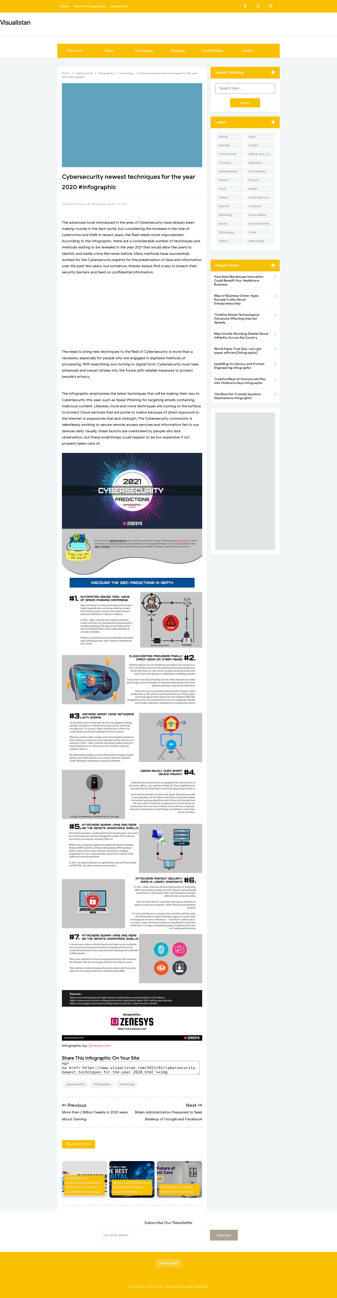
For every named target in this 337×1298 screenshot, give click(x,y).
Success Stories (259, 224)
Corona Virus (227, 154)
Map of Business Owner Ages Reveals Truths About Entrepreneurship (236, 299)
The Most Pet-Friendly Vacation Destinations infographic (237, 396)
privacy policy (168, 1263)
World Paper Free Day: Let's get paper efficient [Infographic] (237, 351)
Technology (143, 51)
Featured (74, 51)
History (223, 197)
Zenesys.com (99, 1045)
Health (247, 51)
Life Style (255, 206)
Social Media (213, 51)
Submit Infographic (89, 6)
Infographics (102, 1084)
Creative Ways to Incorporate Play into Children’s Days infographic (240, 381)
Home (64, 6)
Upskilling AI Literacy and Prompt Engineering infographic (239, 366)
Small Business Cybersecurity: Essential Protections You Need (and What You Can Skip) (83, 1185)
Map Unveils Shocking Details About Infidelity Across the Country (241, 336)
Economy (224, 163)
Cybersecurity (75, 1084)
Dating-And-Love (260, 154)
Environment (257, 171)
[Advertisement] (132, 312)
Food (222, 189)
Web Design (256, 241)
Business (178, 51)
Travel (253, 232)
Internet (223, 206)
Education (255, 163)
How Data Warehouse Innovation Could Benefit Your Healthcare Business (238, 280)
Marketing (225, 215)
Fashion (223, 180)
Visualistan (172, 1286)
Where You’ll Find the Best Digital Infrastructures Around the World (131, 1187)
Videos (223, 241)
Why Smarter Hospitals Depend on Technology (176, 1189)
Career (253, 145)
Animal (223, 137)
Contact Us (119, 6)
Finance (254, 180)
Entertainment (228, 171)
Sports (222, 224)
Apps (252, 137)
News (109, 51)
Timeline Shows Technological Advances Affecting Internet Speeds (236, 318)
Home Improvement (261, 197)
